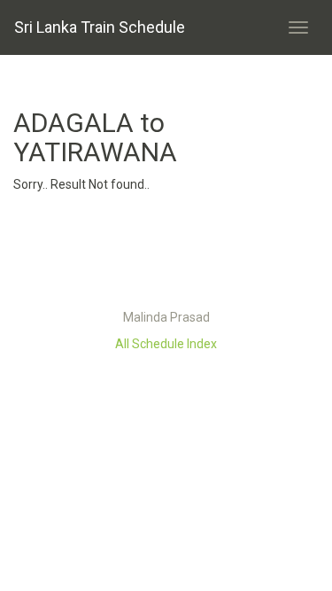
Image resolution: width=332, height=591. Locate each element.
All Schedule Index (166, 344)
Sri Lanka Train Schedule (99, 27)
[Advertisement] (166, 255)
